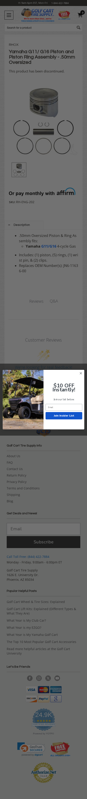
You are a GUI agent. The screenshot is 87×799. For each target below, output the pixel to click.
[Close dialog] (81, 373)
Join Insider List (64, 415)
